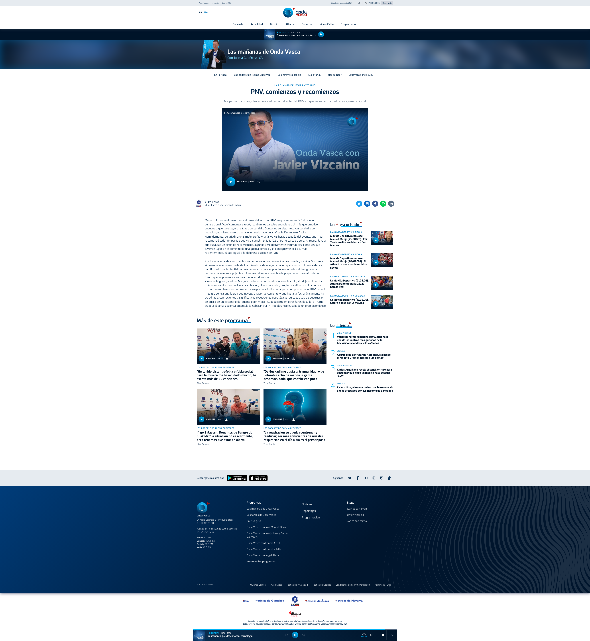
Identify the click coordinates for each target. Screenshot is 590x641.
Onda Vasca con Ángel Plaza (263, 555)
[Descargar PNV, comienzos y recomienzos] (258, 182)
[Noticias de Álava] (317, 600)
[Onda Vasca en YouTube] (365, 478)
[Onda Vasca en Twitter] (349, 478)
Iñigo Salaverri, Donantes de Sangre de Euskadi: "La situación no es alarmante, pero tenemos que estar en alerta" (225, 436)
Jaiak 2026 (226, 3)
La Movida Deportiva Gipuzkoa (347, 276)
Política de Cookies (322, 584)
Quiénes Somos (258, 584)
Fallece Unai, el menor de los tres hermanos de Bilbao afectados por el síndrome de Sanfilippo (365, 389)
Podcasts (238, 24)
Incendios (216, 3)
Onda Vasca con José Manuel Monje (267, 527)
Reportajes (309, 511)
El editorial (314, 74)
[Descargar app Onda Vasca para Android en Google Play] (237, 478)
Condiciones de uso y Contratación (353, 584)
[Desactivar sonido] (371, 635)
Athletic (289, 24)
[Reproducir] (321, 34)
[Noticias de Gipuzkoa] (270, 600)
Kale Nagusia (254, 521)
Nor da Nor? (335, 74)
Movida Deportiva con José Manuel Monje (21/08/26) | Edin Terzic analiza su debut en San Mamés (349, 240)
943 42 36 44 (207, 532)
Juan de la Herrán (357, 508)
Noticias (307, 504)
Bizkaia (274, 24)
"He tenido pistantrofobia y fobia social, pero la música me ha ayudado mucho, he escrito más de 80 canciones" (226, 375)
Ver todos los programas (261, 561)
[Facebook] (375, 204)
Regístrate (387, 3)
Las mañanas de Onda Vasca (263, 508)
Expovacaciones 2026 (361, 74)
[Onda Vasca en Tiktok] (389, 478)
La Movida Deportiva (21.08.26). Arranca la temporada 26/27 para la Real (349, 284)
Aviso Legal (276, 584)
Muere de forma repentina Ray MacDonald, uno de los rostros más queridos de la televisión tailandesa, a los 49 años (362, 340)
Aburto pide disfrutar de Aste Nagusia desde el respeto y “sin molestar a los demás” (364, 356)
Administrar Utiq (383, 584)
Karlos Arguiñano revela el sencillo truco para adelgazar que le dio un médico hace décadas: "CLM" (364, 373)
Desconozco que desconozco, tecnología (299, 35)
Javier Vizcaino (355, 514)
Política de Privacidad (297, 584)
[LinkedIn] (367, 204)
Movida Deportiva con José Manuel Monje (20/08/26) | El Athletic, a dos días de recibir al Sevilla (348, 263)
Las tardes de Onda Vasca (261, 514)
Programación (349, 24)
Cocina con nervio (357, 521)
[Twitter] (359, 204)
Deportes (307, 24)
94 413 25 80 (207, 523)
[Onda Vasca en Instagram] (373, 478)
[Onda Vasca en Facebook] (357, 478)
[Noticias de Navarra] (349, 600)
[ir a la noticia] (228, 346)
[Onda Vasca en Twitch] (381, 478)
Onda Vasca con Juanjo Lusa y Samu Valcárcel (267, 535)
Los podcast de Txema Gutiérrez (252, 74)
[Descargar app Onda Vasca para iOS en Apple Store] (258, 478)
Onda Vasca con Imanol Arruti (264, 543)
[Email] (391, 204)
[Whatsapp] (383, 204)
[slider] (383, 635)
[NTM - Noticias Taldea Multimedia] (295, 601)
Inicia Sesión (374, 3)
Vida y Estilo (327, 24)
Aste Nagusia (204, 3)
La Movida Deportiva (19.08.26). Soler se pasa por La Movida (349, 301)
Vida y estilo (344, 333)
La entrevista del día (289, 74)
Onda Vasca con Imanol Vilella (264, 549)
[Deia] (246, 600)
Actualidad (257, 24)
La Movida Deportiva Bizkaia (346, 232)
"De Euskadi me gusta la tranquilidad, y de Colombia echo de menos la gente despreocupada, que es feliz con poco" (294, 375)
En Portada (220, 74)
